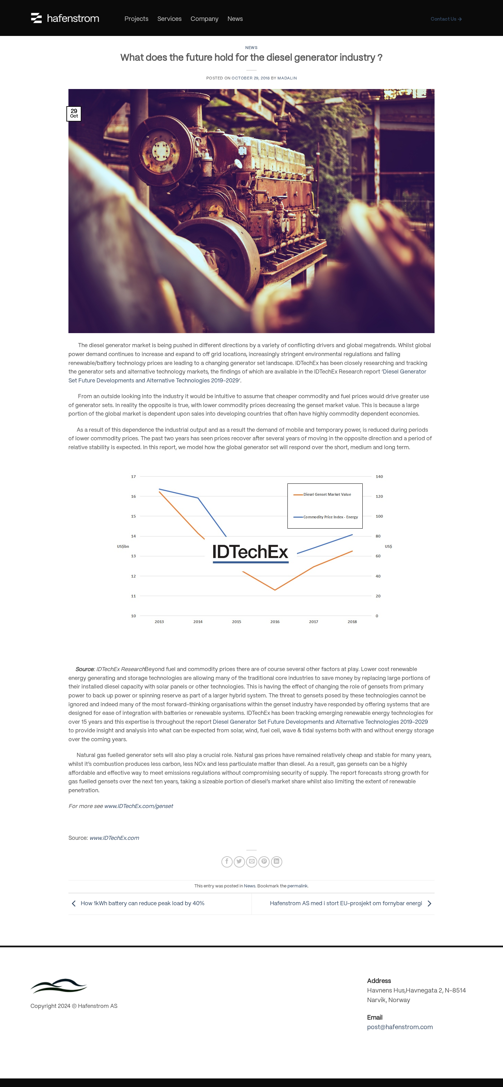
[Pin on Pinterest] (264, 862)
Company (205, 19)
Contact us (444, 19)
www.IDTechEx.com (114, 838)
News (235, 19)
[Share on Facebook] (227, 862)
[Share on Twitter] (239, 862)
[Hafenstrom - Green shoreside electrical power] (65, 18)
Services (169, 19)
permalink (297, 886)
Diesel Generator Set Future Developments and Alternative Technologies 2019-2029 (320, 722)
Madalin (287, 78)
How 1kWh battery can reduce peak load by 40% (142, 904)
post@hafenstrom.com (400, 1028)
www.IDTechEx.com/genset (138, 806)
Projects (137, 19)
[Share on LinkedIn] (276, 862)
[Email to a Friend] (251, 862)
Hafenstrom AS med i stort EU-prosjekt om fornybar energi (347, 904)
